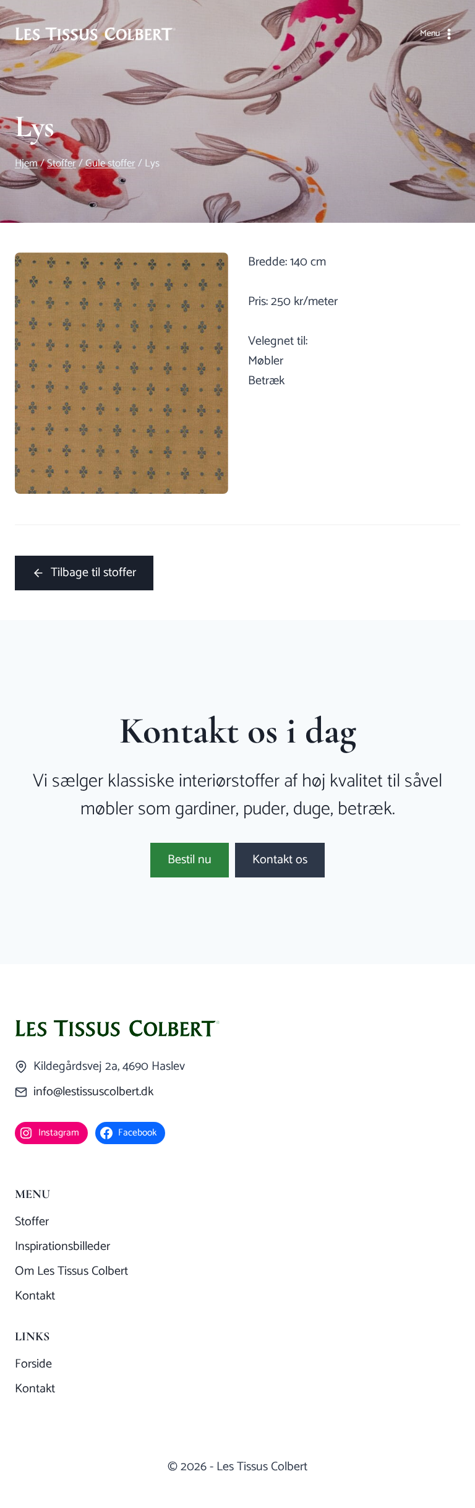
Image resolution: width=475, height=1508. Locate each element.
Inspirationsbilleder (62, 1246)
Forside (33, 1364)
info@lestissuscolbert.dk (93, 1092)
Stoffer (32, 1222)
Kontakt (35, 1296)
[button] (189, 860)
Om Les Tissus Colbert (71, 1271)
